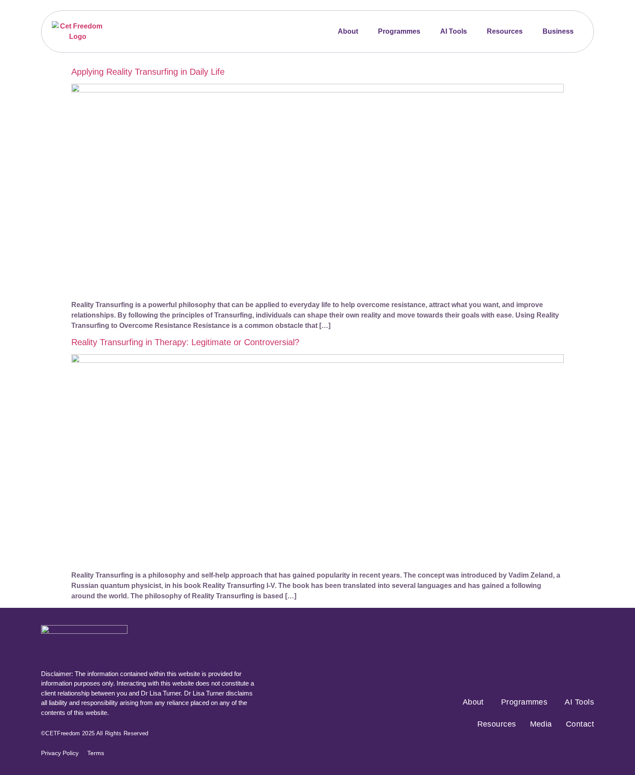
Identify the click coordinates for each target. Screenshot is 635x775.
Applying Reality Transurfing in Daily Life (148, 71)
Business (558, 31)
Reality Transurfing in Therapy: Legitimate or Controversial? (185, 342)
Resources (505, 31)
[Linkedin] (585, 749)
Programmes (399, 31)
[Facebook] (488, 749)
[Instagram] (512, 749)
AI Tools (453, 31)
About (348, 31)
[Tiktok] (561, 749)
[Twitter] (537, 749)
